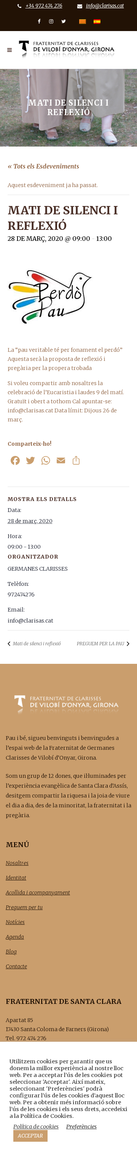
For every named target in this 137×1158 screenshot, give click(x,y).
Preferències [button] (81, 1126)
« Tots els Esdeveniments (43, 166)
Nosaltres (17, 863)
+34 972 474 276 (43, 6)
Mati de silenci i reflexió (36, 643)
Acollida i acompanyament (38, 892)
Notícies (15, 922)
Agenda (15, 936)
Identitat (16, 877)
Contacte (16, 966)
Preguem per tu (24, 907)
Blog (11, 951)
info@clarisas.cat (105, 6)
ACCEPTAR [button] (30, 1136)
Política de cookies (36, 1126)
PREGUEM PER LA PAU (101, 643)
